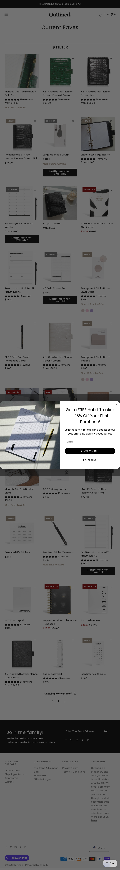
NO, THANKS (90, 460)
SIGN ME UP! (90, 451)
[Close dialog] (117, 404)
